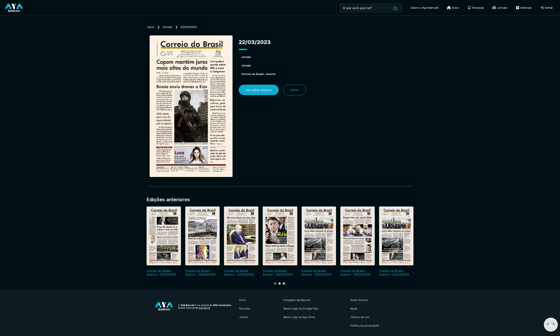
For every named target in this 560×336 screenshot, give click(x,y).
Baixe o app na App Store (299, 317)
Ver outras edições (259, 90)
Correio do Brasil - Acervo (258, 74)
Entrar (548, 7)
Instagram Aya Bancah (297, 300)
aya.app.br (204, 307)
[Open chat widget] (551, 325)
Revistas (478, 7)
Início (455, 7)
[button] (275, 283)
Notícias (526, 7)
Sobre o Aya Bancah (425, 7)
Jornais (501, 7)
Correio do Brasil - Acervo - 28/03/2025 (200, 272)
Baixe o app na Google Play (301, 308)
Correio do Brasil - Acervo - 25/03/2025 (317, 272)
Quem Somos (359, 300)
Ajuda (353, 308)
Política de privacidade (364, 325)
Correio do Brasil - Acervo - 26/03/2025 (278, 272)
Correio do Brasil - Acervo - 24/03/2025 (394, 272)
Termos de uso (359, 317)
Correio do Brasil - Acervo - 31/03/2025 (161, 272)
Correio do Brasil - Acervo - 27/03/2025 (239, 272)
